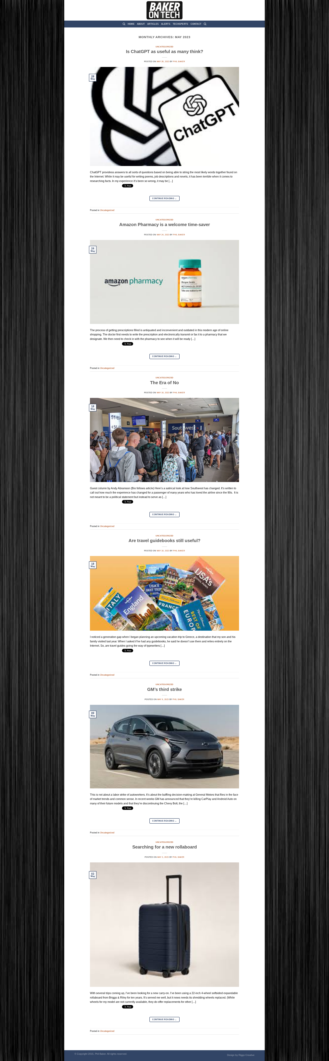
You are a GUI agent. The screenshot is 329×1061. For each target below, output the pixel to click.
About (141, 24)
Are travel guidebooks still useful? (164, 540)
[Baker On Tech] (164, 10)
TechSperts (180, 24)
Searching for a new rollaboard (164, 847)
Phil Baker (179, 61)
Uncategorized (164, 47)
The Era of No (164, 382)
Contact (196, 24)
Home (131, 24)
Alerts (165, 24)
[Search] (124, 24)
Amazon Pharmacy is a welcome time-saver (164, 224)
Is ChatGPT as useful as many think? (164, 51)
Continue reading (164, 198)
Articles (153, 24)
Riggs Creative (246, 1055)
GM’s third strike (164, 689)
